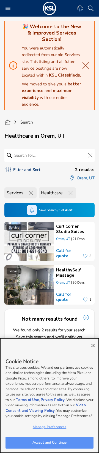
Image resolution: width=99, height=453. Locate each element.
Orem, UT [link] (63, 239)
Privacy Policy (53, 399)
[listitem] (49, 241)
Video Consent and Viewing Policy (46, 408)
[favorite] (85, 256)
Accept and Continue (49, 442)
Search (26, 122)
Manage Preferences (49, 427)
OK (93, 346)
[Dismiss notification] (86, 317)
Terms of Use (27, 399)
